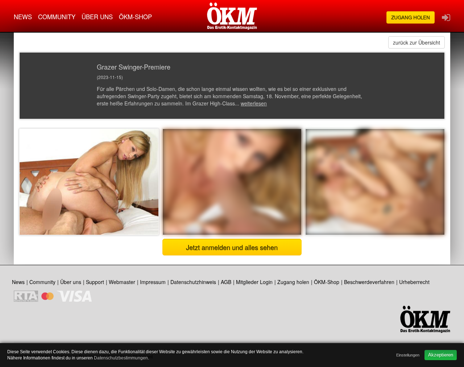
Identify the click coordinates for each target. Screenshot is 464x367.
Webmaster (122, 281)
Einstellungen (407, 355)
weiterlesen (254, 103)
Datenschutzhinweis (193, 281)
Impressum (153, 281)
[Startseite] (232, 16)
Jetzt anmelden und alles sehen (232, 247)
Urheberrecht (414, 281)
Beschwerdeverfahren (369, 281)
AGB (226, 281)
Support (95, 281)
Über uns (97, 16)
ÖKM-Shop (135, 16)
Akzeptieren (440, 355)
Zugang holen (410, 17)
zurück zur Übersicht (416, 42)
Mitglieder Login (254, 281)
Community (56, 16)
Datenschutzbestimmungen (121, 357)
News (23, 16)
